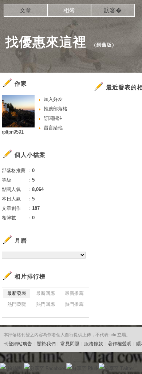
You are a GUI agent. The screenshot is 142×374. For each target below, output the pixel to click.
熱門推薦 (74, 304)
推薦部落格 (55, 108)
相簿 (69, 10)
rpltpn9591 (13, 132)
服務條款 (93, 343)
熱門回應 (45, 304)
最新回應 (45, 293)
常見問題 (69, 343)
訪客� (113, 10)
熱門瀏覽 (16, 304)
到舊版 (104, 45)
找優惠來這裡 (45, 41)
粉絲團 (15, 368)
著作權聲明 (119, 343)
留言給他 (53, 127)
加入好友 (53, 99)
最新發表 (16, 293)
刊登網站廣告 (18, 343)
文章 (25, 10)
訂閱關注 (53, 118)
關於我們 (46, 343)
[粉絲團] (3, 366)
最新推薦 (74, 293)
